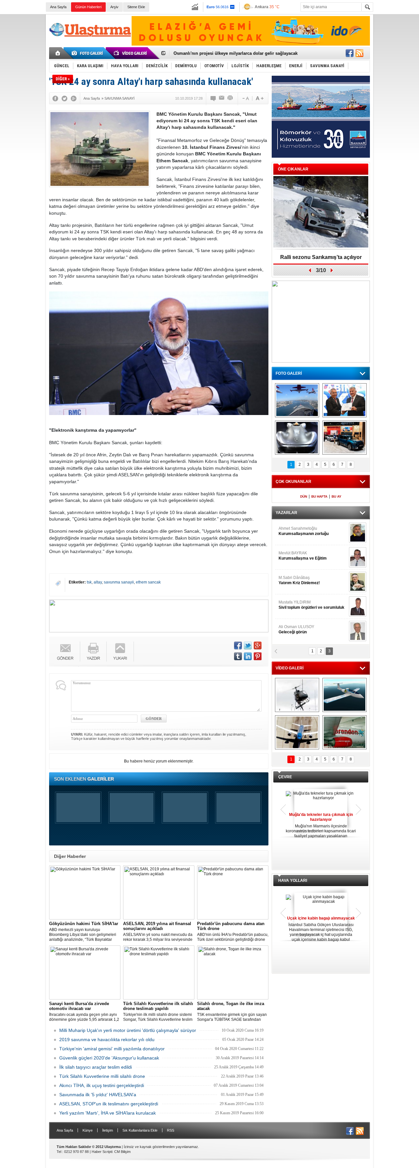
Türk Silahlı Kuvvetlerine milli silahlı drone (102, 1076)
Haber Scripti (102, 1152)
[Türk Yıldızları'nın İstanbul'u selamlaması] (297, 400)
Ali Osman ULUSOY (296, 531)
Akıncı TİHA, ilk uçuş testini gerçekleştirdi (101, 1085)
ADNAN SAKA (298, 580)
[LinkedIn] (248, 656)
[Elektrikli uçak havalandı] (344, 695)
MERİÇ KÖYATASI (295, 605)
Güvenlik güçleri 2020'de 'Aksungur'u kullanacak (109, 1057)
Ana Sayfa (58, 7)
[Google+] (74, 98)
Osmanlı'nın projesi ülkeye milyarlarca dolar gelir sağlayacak (235, 53)
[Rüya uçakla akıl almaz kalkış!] (297, 732)
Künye (87, 1130)
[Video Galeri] (131, 53)
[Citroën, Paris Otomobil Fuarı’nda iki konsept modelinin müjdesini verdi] (344, 438)
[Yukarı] (120, 652)
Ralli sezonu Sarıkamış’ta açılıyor (321, 257)
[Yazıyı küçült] (245, 98)
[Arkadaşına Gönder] (222, 98)
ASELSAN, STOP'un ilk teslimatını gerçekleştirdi (108, 1103)
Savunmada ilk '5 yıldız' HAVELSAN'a (97, 1094)
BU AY (336, 496)
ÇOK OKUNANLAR (293, 481)
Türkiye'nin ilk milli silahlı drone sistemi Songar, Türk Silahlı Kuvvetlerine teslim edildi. (158, 1011)
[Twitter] (64, 98)
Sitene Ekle (136, 7)
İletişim (107, 1130)
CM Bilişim (122, 1152)
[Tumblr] (238, 656)
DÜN (303, 496)
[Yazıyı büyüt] (260, 98)
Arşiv (114, 7)
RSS (170, 1130)
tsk (89, 582)
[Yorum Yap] (213, 98)
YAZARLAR (286, 512)
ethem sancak (148, 582)
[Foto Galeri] (88, 53)
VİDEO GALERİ (289, 668)
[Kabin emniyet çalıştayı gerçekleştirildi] (344, 400)
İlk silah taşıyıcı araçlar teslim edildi (95, 1067)
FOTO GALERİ (289, 373)
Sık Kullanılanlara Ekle (139, 1130)
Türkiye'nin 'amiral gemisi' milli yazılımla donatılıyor (112, 1048)
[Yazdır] (230, 98)
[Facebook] (55, 98)
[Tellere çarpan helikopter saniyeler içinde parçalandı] (297, 695)
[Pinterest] (258, 656)
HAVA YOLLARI (292, 880)
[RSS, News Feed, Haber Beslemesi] (359, 53)
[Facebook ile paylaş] (350, 53)
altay (98, 582)
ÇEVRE (285, 777)
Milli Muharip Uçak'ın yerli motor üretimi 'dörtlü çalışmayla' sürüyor (127, 1030)
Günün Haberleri (88, 7)
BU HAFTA (319, 496)
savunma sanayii (119, 582)
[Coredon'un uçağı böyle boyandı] (344, 732)
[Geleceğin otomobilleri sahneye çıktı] (297, 438)
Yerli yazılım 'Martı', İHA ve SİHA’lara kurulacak (107, 1113)
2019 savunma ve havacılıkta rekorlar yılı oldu (107, 1039)
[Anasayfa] (58, 53)
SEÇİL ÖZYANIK (293, 556)
